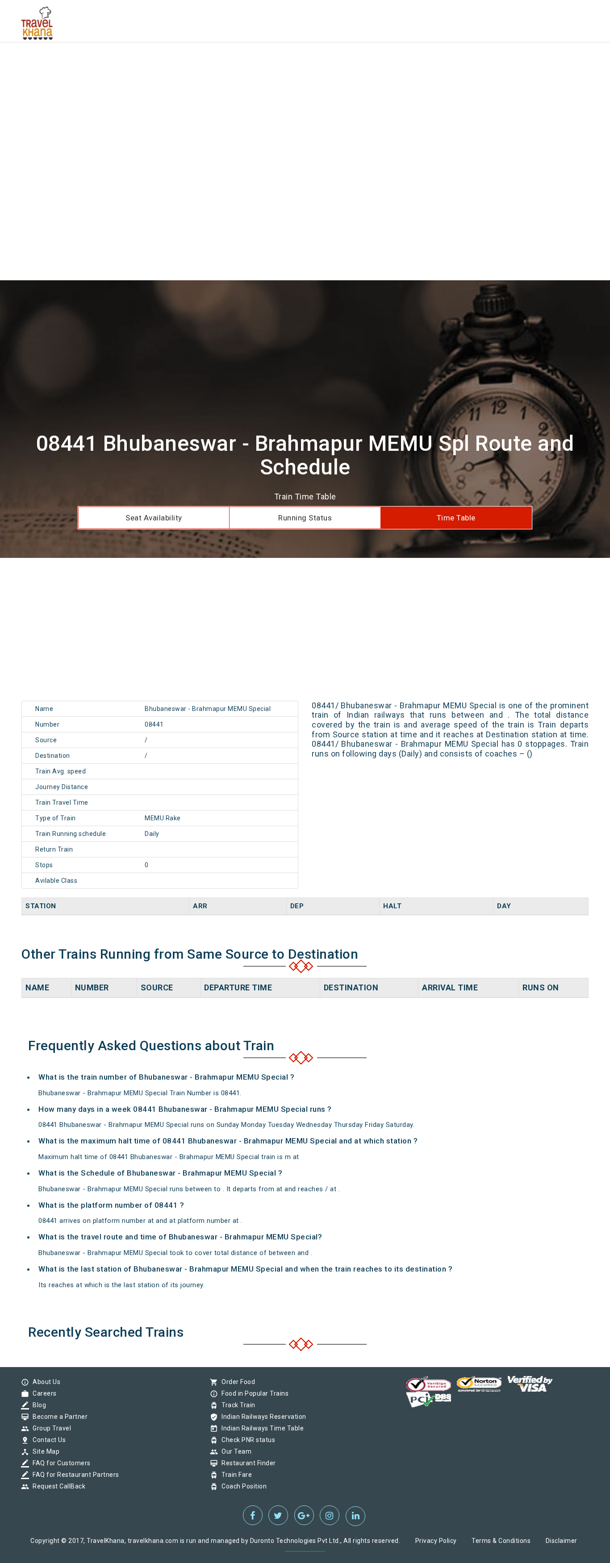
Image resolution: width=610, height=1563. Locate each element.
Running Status (305, 517)
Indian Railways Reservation (261, 1416)
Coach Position (242, 1486)
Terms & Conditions (501, 1540)
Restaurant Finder (246, 1463)
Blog (37, 1405)
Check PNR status (246, 1439)
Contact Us (47, 1439)
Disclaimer (561, 1540)
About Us (44, 1381)
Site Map (43, 1451)
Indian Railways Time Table (260, 1428)
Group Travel (49, 1428)
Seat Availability (153, 517)
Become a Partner (58, 1416)
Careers (42, 1393)
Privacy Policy (436, 1540)
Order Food (236, 1381)
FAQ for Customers (59, 1463)
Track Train (236, 1405)
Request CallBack (56, 1486)
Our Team (234, 1451)
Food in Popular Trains (252, 1393)
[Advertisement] (268, 62)
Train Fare (234, 1474)
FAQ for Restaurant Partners (73, 1474)
